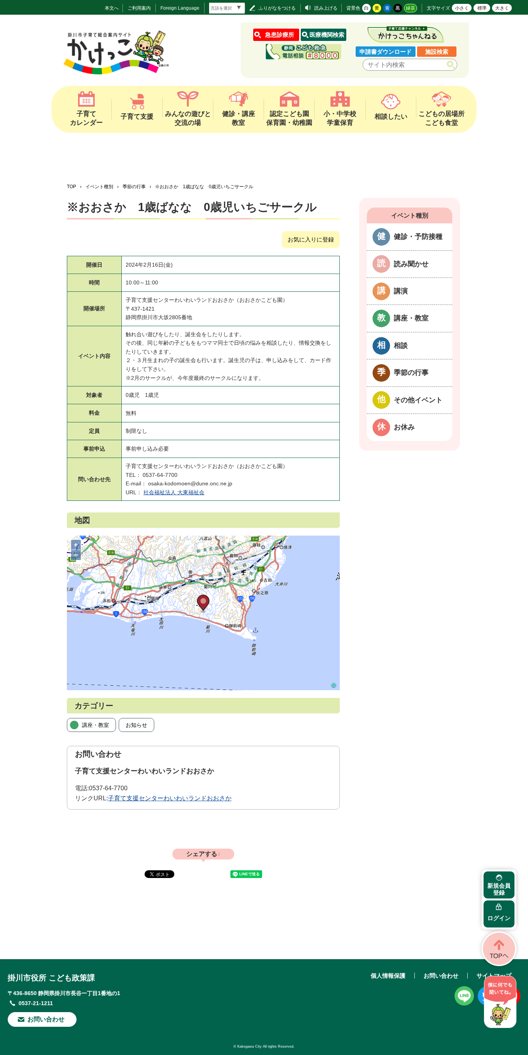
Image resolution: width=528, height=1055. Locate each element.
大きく (502, 8)
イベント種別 (99, 186)
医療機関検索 (327, 34)
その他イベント (418, 400)
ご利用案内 (139, 8)
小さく (462, 8)
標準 (482, 8)
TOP (71, 186)
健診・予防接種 (418, 236)
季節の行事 (134, 186)
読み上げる (325, 8)
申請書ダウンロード (385, 51)
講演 (401, 291)
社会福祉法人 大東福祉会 (173, 492)
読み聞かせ (411, 264)
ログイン (499, 918)
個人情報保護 (388, 975)
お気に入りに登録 (311, 239)
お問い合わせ (46, 1019)
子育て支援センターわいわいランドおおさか (170, 798)
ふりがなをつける (277, 8)
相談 (401, 345)
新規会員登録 (499, 889)
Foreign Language (179, 8)
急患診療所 (279, 34)
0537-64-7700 (108, 788)
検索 (452, 65)
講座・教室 (95, 725)
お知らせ (136, 725)
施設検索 (436, 51)
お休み (404, 427)
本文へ (112, 8)
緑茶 (410, 8)
